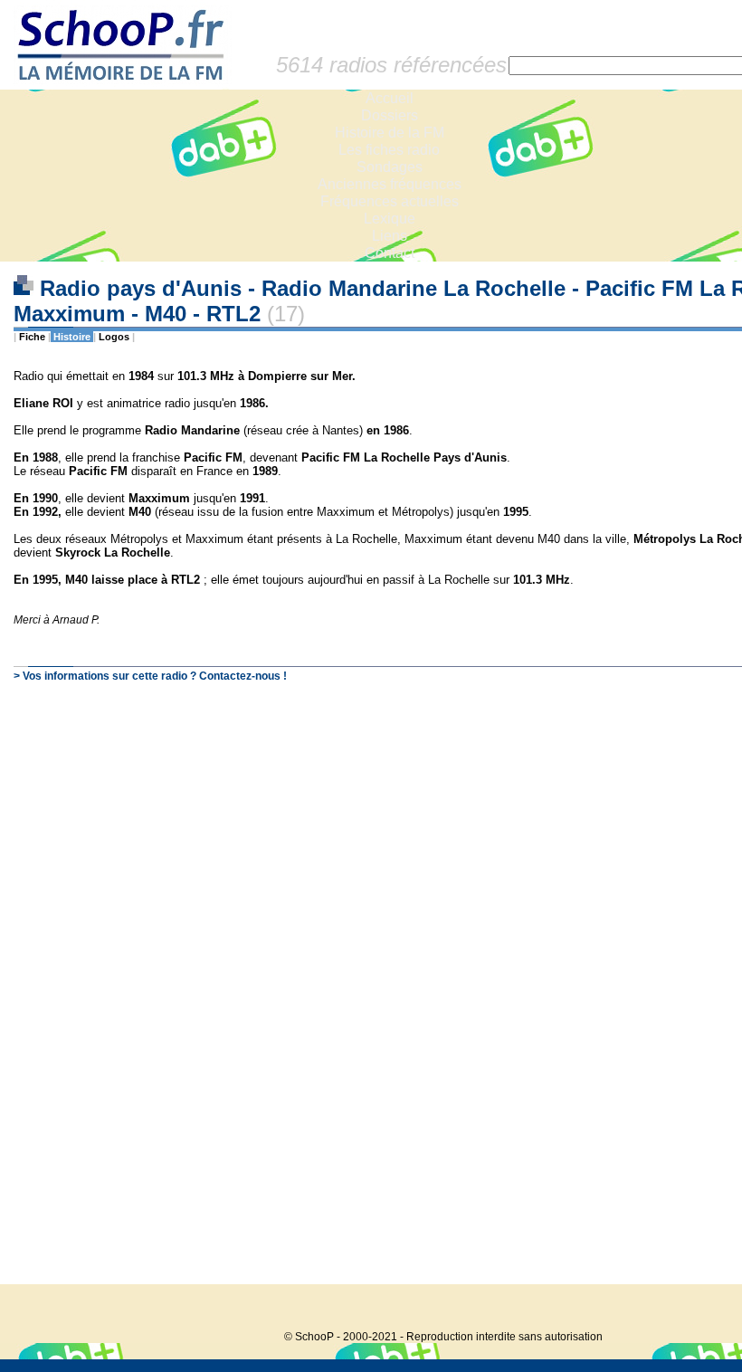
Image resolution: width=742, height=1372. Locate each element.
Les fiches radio (389, 149)
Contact (389, 253)
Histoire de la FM (389, 132)
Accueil (390, 98)
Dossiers (389, 115)
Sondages (390, 167)
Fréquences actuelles (389, 201)
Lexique (389, 218)
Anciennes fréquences (389, 184)
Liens (389, 235)
